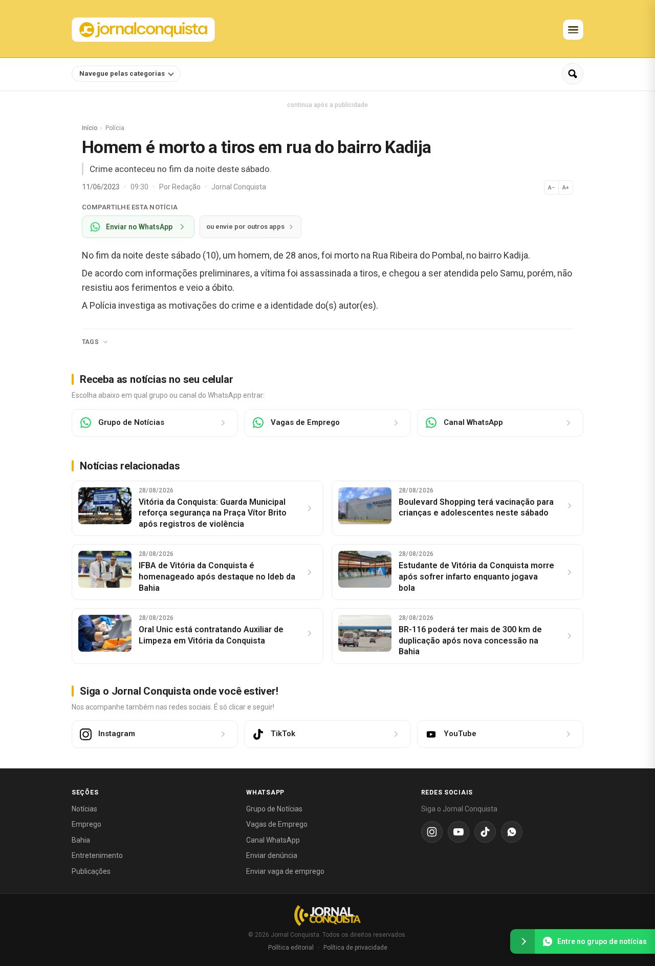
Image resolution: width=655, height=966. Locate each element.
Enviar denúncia (271, 855)
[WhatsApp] (511, 832)
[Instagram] (432, 832)
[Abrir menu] (573, 29)
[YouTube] (458, 832)
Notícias (84, 809)
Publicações (91, 871)
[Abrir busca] (572, 73)
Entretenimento (97, 855)
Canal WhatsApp (273, 840)
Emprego (86, 824)
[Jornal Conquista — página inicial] (327, 915)
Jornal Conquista (238, 187)
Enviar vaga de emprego (285, 871)
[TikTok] (485, 832)
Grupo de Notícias (274, 809)
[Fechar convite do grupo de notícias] (522, 941)
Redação (187, 187)
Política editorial (291, 947)
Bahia (81, 840)
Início (89, 128)
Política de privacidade (355, 947)
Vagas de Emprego (277, 824)
